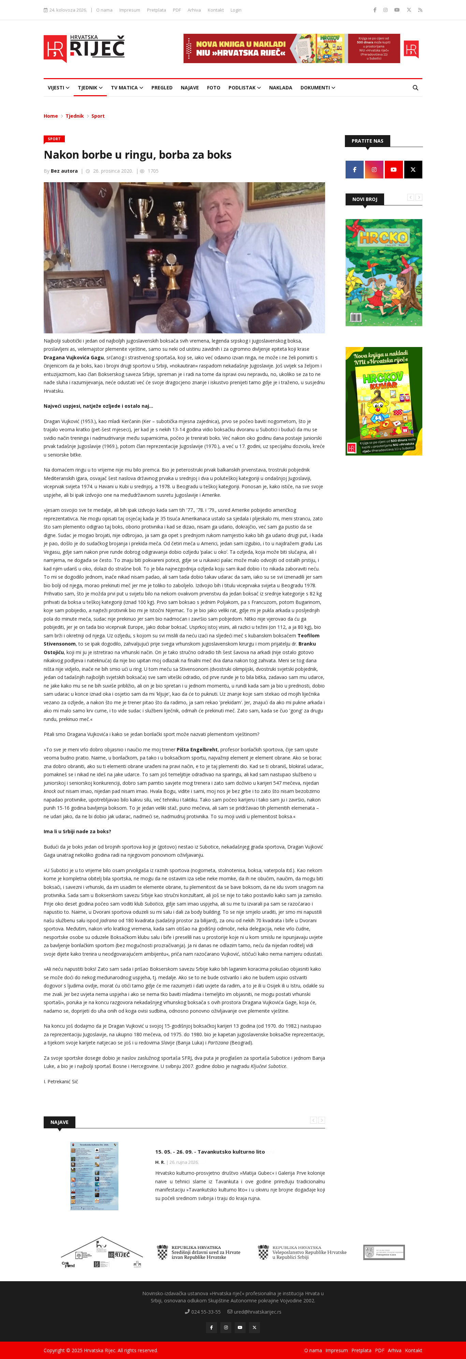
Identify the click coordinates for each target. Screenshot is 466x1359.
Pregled (162, 87)
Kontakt (216, 10)
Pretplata (156, 10)
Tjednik (88, 87)
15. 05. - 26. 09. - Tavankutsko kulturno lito (210, 1151)
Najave (190, 87)
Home (51, 116)
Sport (98, 116)
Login (236, 10)
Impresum (129, 10)
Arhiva (194, 10)
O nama (104, 10)
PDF (177, 10)
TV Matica (125, 87)
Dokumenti (316, 87)
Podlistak (243, 87)
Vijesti (56, 87)
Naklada (280, 87)
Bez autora (64, 171)
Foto (213, 87)
